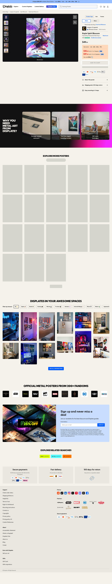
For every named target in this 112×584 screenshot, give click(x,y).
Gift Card (5, 561)
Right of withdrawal (8, 504)
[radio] (89, 16)
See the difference (101, 24)
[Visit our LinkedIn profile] (65, 493)
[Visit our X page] (72, 493)
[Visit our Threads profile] (83, 493)
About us (5, 539)
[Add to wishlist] (75, 17)
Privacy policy (72, 430)
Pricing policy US (7, 519)
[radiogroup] (95, 16)
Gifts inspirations (7, 564)
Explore (16, 6)
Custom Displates (27, 6)
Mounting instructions (9, 507)
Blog (4, 542)
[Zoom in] (75, 22)
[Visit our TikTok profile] (62, 493)
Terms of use (6, 501)
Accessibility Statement (9, 530)
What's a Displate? (8, 533)
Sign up (101, 425)
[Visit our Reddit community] (58, 493)
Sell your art (6, 553)
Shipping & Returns (8, 495)
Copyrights (6, 513)
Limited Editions (39, 6)
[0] (100, 7)
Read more (105, 35)
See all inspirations (56, 368)
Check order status (8, 492)
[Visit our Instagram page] (69, 493)
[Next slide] (103, 394)
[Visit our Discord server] (80, 493)
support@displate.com (69, 436)
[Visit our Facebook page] (87, 493)
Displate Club (51, 6)
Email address (64, 421)
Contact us (6, 510)
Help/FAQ (5, 498)
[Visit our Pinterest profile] (76, 493)
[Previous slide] (8, 394)
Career (4, 545)
